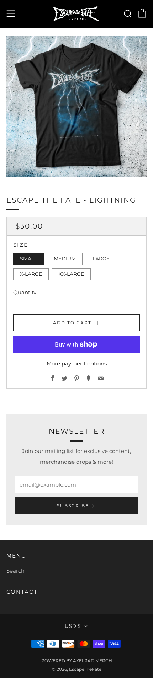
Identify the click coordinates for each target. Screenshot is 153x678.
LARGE (101, 258)
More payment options (77, 363)
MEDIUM (65, 258)
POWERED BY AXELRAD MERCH (76, 660)
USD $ (72, 626)
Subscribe (73, 505)
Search (15, 570)
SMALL (28, 258)
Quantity (24, 292)
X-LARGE (31, 274)
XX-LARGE (71, 274)
